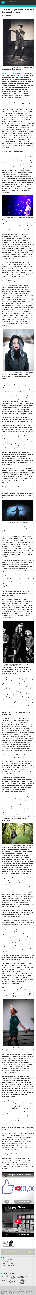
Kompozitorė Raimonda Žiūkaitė (12, 73)
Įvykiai (2, 6)
